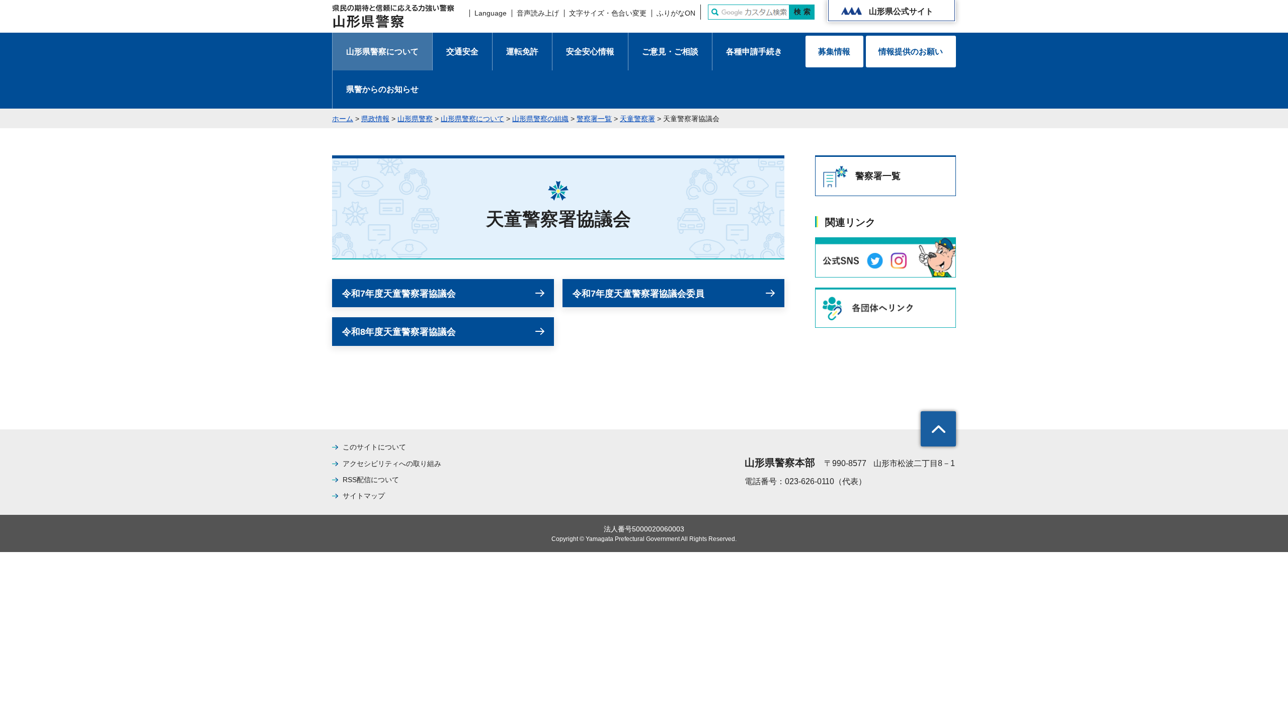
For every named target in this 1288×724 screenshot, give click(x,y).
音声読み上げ (538, 13)
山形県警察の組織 (540, 119)
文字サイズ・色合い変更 (608, 13)
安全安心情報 (590, 51)
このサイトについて (374, 447)
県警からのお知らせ (382, 89)
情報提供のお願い (910, 51)
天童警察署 (637, 119)
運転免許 (522, 51)
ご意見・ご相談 (670, 51)
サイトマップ (364, 496)
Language (490, 13)
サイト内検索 (714, 12)
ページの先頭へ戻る (938, 428)
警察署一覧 (594, 119)
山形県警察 (415, 119)
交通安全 (462, 51)
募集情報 (834, 51)
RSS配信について (371, 480)
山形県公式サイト (901, 11)
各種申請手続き (754, 51)
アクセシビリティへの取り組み (392, 464)
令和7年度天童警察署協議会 (399, 294)
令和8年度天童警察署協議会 (399, 332)
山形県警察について (382, 51)
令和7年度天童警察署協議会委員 (638, 294)
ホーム (342, 119)
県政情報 (375, 119)
